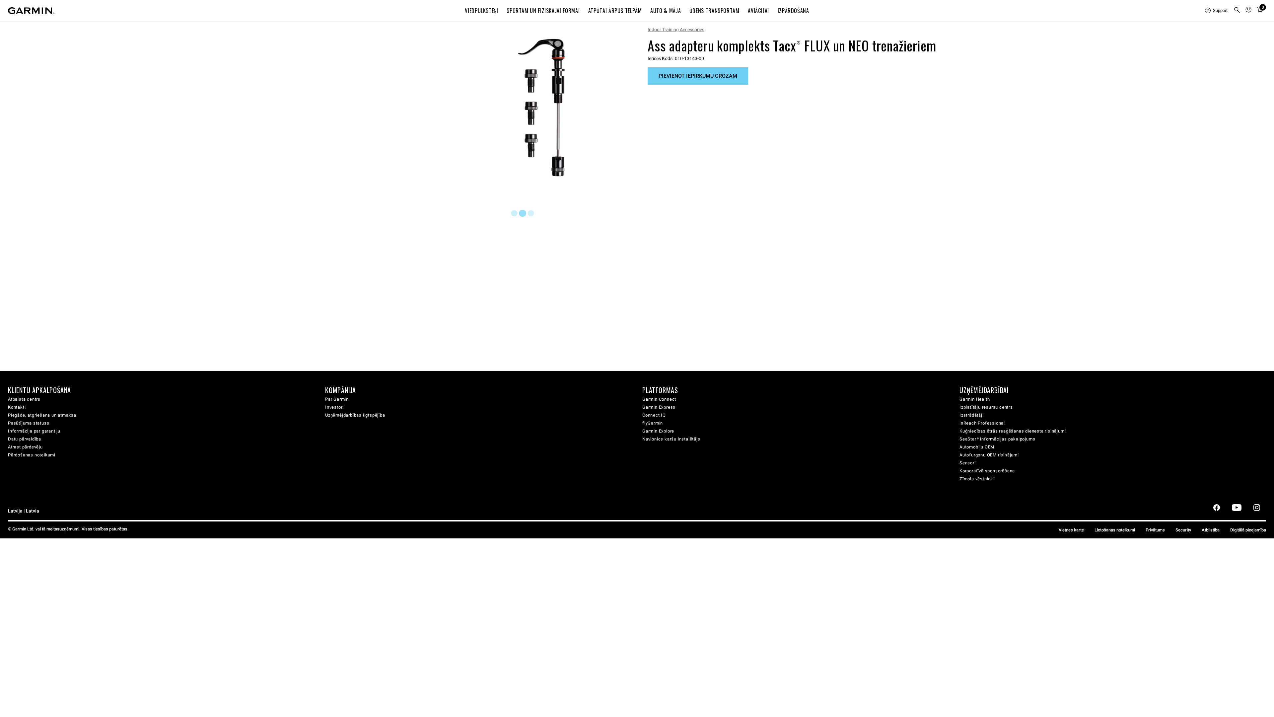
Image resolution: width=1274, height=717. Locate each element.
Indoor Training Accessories (676, 29)
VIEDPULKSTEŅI (481, 11)
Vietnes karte (1071, 529)
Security (1183, 529)
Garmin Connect (659, 399)
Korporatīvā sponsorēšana (987, 470)
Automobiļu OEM (976, 446)
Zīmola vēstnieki (977, 478)
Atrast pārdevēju (25, 446)
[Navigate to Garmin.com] (31, 10)
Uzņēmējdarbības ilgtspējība (355, 415)
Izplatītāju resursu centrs (986, 407)
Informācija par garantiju (34, 431)
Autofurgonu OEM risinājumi (989, 454)
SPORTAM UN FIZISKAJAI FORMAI (543, 11)
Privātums (1155, 529)
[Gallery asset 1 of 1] (541, 107)
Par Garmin (337, 399)
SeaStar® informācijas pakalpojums (997, 439)
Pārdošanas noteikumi (31, 454)
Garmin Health (974, 399)
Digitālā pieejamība (1248, 529)
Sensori (967, 462)
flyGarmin (652, 423)
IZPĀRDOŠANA (793, 11)
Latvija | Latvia (23, 511)
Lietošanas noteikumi (1115, 529)
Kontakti (17, 407)
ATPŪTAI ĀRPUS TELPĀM (615, 11)
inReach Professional (982, 423)
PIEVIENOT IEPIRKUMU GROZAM (698, 76)
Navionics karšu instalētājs (671, 439)
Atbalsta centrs (24, 399)
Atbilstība (1211, 529)
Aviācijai (758, 11)
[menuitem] (1216, 10)
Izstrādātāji (971, 415)
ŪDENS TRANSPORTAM (714, 11)
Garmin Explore (658, 431)
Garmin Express (658, 407)
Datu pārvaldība (24, 439)
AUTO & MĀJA (665, 11)
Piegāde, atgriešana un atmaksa (42, 415)
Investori (334, 407)
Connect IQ (654, 415)
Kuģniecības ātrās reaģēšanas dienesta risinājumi (1012, 431)
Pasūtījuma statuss (28, 423)
